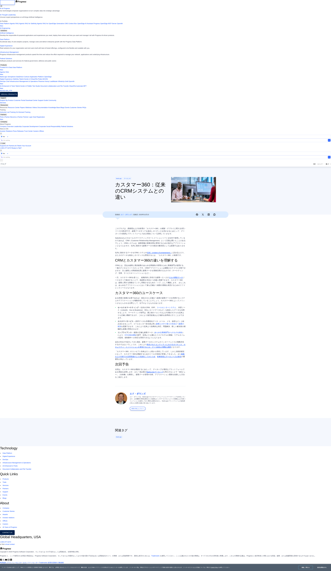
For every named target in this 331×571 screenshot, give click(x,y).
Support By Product (6, 100)
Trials (4, 482)
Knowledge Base (54, 107)
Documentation (42, 107)
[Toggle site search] (1, 150)
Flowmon (41, 81)
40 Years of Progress (10, 527)
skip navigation (7, 2)
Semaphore (12, 77)
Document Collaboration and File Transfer (17, 469)
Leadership (18, 126)
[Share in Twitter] (202, 214)
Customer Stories (76, 107)
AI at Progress (5, 8)
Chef (7, 81)
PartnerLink (13, 146)
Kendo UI (27, 79)
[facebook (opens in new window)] (1, 560)
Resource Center (14, 107)
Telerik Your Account (24, 146)
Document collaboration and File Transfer (54, 86)
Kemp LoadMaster (51, 81)
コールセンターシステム (166, 307)
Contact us (7, 532)
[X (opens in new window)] (3, 560)
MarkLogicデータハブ (154, 372)
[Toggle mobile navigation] (1, 160)
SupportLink (4, 146)
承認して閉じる (306, 567)
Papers (22, 107)
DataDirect (19, 77)
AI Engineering (5, 28)
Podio (40, 79)
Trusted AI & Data (6, 67)
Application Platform (37, 77)
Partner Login (27, 117)
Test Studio (36, 86)
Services (3, 103)
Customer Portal (19, 100)
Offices (41, 131)
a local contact (10, 544)
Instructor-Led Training (8, 112)
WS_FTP (9, 91)
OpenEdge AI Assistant (85, 23)
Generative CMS (62, 23)
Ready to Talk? (16, 148)
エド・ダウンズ (126, 214)
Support (3, 98)
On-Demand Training (23, 112)
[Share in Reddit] (214, 214)
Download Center (31, 100)
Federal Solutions (6, 58)
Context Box (72, 23)
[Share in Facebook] (197, 214)
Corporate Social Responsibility (50, 126)
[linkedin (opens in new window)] (11, 560)
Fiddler (29, 86)
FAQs (84, 107)
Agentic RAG (14, 23)
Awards (5, 514)
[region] (165, 567)
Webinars (28, 107)
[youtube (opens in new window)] (6, 560)
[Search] (1, 133)
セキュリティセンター (31, 562)
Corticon (27, 77)
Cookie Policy (214, 567)
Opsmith (61, 25)
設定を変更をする (321, 567)
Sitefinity (16, 79)
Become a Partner (16, 117)
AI (1, 6)
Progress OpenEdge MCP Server (105, 23)
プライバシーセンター (14, 562)
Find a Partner (5, 117)
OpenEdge (48, 77)
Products (4, 65)
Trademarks (155, 556)
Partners (3, 114)
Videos (34, 107)
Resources (4, 105)
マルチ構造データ (176, 277)
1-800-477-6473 (5, 148)
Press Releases (18, 131)
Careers (36, 131)
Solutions (4, 30)
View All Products (9, 94)
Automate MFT (43, 87)
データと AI (127, 178)
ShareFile (34, 79)
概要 (314, 164)
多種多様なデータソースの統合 (169, 357)
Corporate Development (30, 126)
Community (52, 100)
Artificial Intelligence (7, 33)
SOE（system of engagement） (159, 253)
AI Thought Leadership (8, 15)
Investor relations (8, 517)
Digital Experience (6, 46)
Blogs (62, 107)
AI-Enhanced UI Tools (7, 86)
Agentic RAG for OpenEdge (46, 23)
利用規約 (3, 562)
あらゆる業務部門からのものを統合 (169, 332)
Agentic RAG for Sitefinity (28, 23)
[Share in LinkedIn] (208, 214)
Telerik (21, 79)
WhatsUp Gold (63, 81)
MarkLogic (3, 77)
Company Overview (7, 126)
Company (4, 122)
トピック (319, 164)
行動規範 (61, 562)
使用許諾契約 (52, 562)
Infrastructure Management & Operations (24, 81)
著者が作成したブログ (137, 408)
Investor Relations (6, 131)
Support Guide (43, 100)
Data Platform (4, 23)
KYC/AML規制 (130, 335)
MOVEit (45, 79)
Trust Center (28, 131)
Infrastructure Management (9, 52)
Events (67, 107)
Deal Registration (22, 118)
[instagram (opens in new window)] (8, 560)
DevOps (3, 81)
